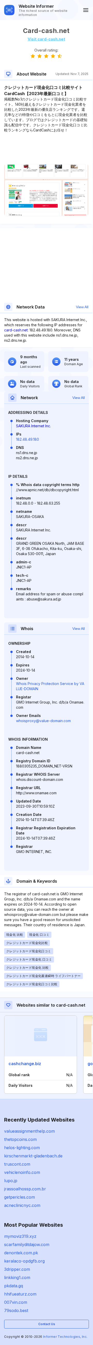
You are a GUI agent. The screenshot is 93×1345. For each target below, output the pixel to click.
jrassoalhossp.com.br (25, 1188)
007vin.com (15, 1302)
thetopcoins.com (20, 1139)
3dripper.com (17, 1269)
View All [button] (82, 307)
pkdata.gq (13, 1285)
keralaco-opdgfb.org (24, 1261)
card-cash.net (16, 330)
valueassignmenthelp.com (29, 1131)
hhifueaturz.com (20, 1294)
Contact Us (46, 1324)
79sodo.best (16, 1310)
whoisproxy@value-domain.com (43, 721)
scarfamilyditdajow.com (26, 1244)
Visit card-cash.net (46, 39)
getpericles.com (19, 1197)
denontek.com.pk (21, 1252)
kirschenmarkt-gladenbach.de (33, 1155)
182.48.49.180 (27, 439)
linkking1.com (17, 1277)
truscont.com (17, 1164)
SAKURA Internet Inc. (33, 426)
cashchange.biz (25, 1063)
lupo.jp (10, 1180)
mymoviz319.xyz (20, 1236)
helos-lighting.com (22, 1147)
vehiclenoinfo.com (22, 1172)
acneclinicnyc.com (22, 1205)
